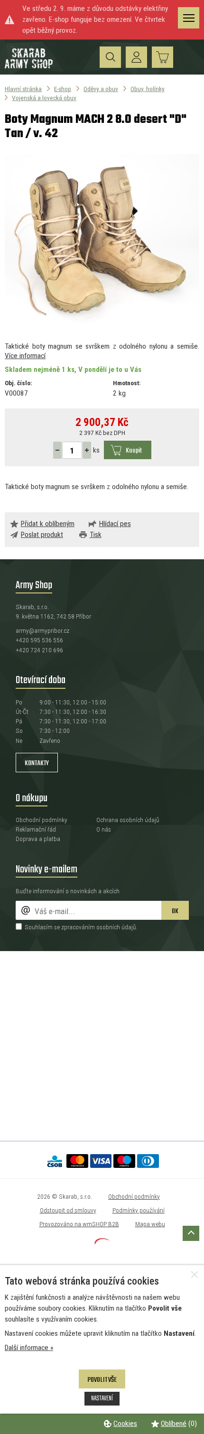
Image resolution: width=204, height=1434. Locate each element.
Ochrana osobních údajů (127, 819)
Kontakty (37, 763)
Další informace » (29, 1347)
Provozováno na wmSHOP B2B (79, 1224)
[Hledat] (110, 57)
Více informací (25, 356)
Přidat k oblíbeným (47, 523)
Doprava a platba (38, 838)
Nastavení (102, 1398)
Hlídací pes (115, 523)
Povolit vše (102, 1380)
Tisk (96, 534)
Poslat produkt (42, 534)
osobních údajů (116, 927)
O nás (103, 829)
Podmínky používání (138, 1210)
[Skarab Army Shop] (30, 67)
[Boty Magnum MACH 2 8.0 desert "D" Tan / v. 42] (102, 241)
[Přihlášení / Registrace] (136, 57)
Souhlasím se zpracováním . (81, 927)
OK (175, 911)
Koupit (134, 450)
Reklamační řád (36, 829)
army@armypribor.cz (42, 630)
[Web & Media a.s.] (102, 1242)
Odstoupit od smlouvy (68, 1210)
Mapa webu (150, 1224)
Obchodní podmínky (41, 819)
